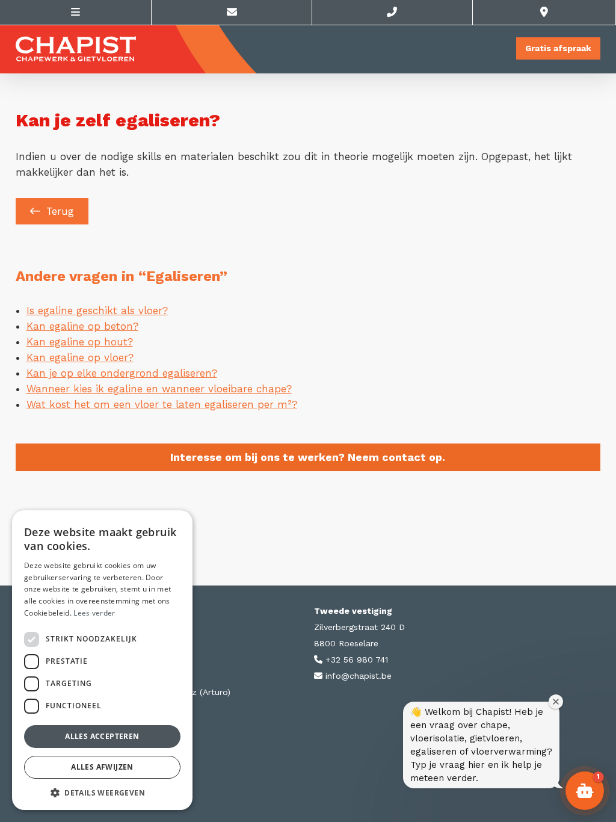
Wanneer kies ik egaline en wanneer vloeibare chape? (159, 389)
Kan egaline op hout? (79, 342)
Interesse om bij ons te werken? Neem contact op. (307, 457)
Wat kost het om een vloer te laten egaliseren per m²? (161, 404)
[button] (102, 792)
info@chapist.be (357, 676)
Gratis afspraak (558, 48)
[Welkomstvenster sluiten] (556, 701)
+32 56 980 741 (355, 659)
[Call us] (392, 12)
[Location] (544, 12)
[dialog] (102, 660)
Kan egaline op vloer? (80, 357)
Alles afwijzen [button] (102, 767)
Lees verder (94, 613)
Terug (60, 211)
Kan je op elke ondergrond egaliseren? (121, 373)
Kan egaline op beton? (82, 326)
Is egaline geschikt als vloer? (97, 310)
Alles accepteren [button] (102, 736)
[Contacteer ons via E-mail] (232, 12)
